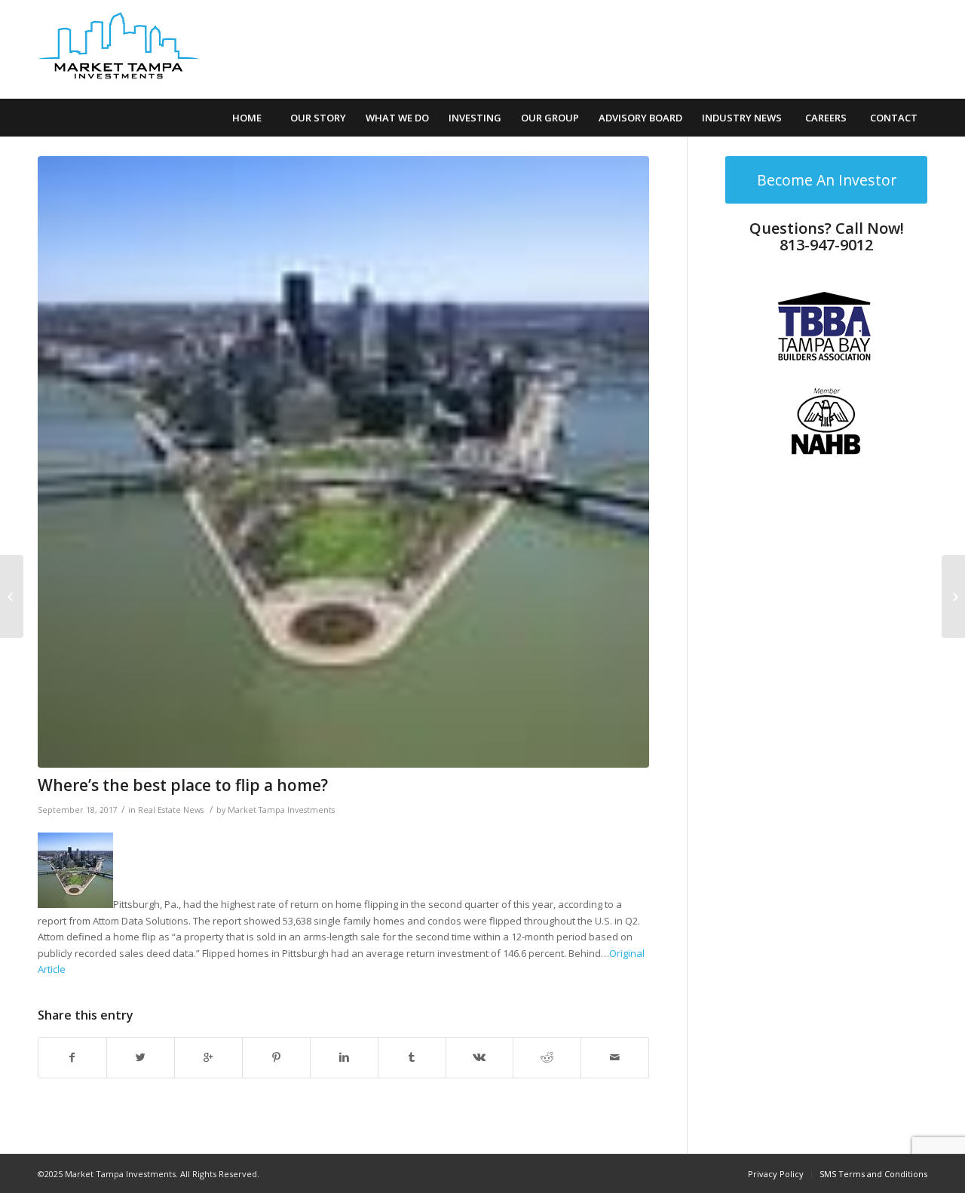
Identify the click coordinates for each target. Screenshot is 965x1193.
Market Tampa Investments (281, 810)
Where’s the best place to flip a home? (183, 785)
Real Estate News (171, 810)
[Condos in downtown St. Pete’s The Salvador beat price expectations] (953, 596)
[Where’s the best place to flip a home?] (343, 462)
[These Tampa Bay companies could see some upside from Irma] (11, 596)
